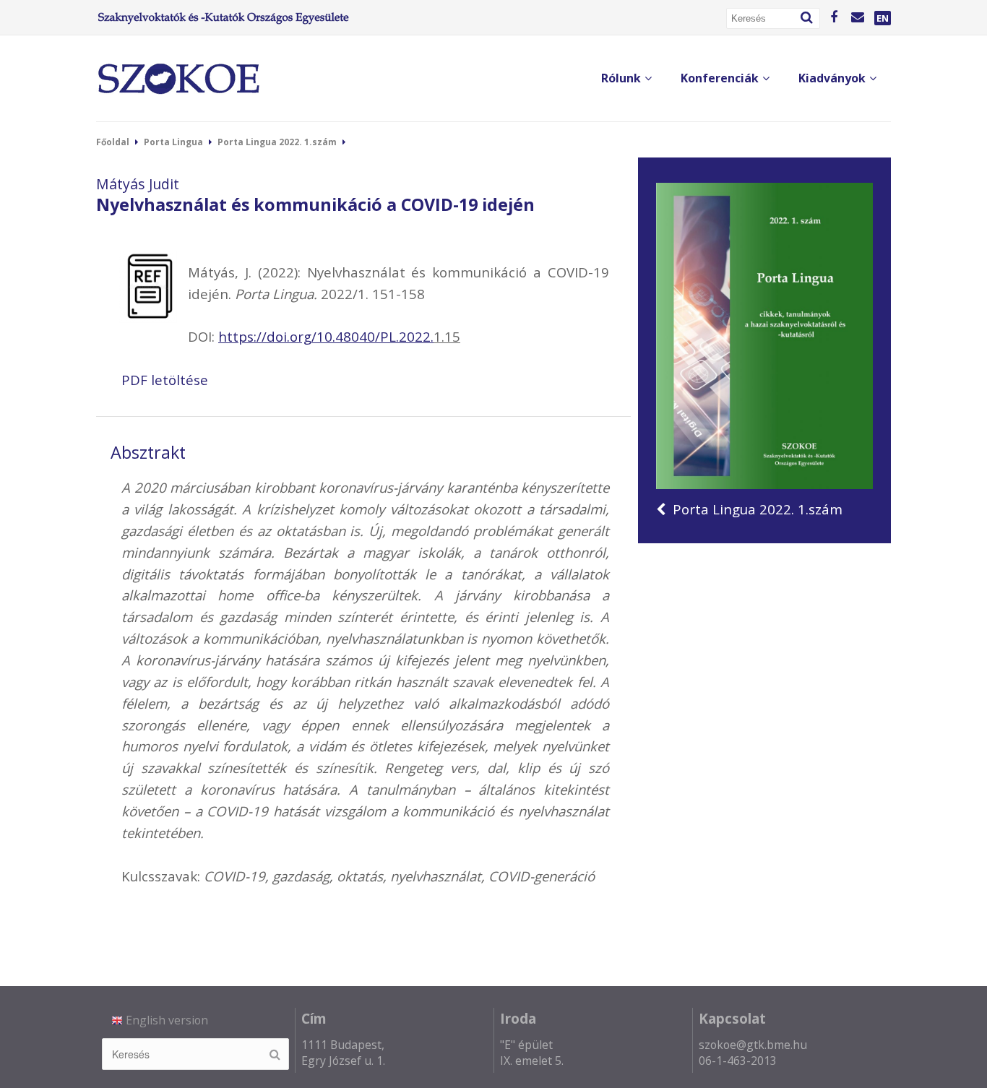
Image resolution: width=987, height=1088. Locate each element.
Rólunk (621, 78)
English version (167, 1020)
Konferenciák (720, 78)
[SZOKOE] (178, 78)
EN (882, 18)
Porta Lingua (173, 142)
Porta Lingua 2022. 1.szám (277, 142)
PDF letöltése (164, 380)
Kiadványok (832, 78)
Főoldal (112, 142)
